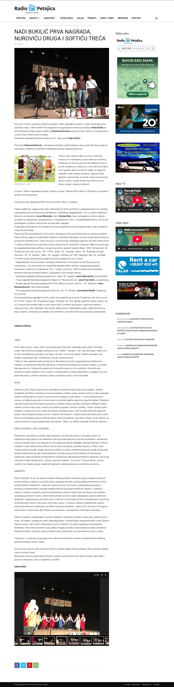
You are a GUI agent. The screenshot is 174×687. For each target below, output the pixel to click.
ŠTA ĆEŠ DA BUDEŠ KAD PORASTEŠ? (139, 339)
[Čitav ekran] (156, 209)
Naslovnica (18, 25)
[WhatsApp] (36, 665)
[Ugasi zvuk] (151, 209)
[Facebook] (17, 665)
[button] (156, 18)
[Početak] (119, 209)
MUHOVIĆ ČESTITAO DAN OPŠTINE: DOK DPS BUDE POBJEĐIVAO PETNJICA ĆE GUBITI (137, 331)
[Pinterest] (29, 665)
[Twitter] (23, 665)
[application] (138, 200)
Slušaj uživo (146, 684)
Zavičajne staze (31, 25)
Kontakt (157, 684)
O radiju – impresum (132, 684)
